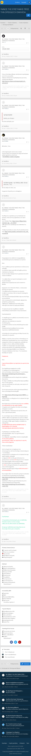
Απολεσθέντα (6, 573)
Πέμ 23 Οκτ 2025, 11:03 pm (13, 728)
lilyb (3, 720)
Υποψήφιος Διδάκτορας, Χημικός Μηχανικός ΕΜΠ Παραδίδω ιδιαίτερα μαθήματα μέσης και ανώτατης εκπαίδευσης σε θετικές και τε (17, 709)
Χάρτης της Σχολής (8, 566)
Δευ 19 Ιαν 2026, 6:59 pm (10, 720)
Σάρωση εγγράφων (8, 613)
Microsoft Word (7, 615)
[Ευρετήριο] (1, 2)
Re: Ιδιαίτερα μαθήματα (12, 707)
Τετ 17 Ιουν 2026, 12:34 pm (11, 695)
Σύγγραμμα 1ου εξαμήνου (13, 732)
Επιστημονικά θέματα (8, 24)
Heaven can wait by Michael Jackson (15, 725)
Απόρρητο (22, 743)
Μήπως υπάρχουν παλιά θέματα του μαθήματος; (17, 717)
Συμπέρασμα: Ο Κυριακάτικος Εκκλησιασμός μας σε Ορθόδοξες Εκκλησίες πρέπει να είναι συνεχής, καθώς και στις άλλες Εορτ (17, 676)
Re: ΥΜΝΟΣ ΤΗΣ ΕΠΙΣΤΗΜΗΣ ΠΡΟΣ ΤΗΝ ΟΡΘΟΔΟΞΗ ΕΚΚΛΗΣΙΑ (13, 39)
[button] (1, 28)
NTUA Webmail (7, 598)
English (5, 636)
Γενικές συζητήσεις (12, 22)
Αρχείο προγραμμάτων (9, 568)
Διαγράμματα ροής (8, 620)
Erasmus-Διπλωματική (9, 582)
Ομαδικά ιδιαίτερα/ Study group (14, 699)
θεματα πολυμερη (10, 692)
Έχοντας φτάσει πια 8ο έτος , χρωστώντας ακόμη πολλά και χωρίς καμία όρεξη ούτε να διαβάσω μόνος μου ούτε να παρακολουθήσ (17, 701)
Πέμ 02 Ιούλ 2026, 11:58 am (11, 687)
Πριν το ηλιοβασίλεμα (10, 654)
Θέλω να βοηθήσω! (8, 634)
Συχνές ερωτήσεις (8, 633)
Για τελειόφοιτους (8, 580)
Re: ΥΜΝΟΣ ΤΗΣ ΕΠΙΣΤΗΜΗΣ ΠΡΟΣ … (15, 674)
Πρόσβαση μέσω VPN (8, 611)
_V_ (5, 42)
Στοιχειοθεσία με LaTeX (9, 616)
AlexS (3, 711)
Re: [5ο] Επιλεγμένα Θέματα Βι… (14, 715)
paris (3, 687)
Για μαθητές (6, 577)
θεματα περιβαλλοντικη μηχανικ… (15, 682)
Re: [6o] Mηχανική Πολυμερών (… (14, 691)
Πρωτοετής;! (6, 554)
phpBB (10, 751)
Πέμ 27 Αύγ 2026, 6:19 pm (13, 678)
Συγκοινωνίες (6, 575)
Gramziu (20, 753)
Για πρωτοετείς (7, 579)
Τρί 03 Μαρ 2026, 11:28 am (11, 711)
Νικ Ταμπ (4, 728)
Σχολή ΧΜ (6, 593)
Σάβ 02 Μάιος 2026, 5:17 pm (11, 703)
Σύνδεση (17, 2)
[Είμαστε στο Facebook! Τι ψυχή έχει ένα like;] (11, 642)
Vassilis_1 (6, 69)
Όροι (28, 743)
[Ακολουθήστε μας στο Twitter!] (15, 642)
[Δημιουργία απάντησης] (28, 15)
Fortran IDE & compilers (9, 618)
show (8, 49)
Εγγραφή (24, 2)
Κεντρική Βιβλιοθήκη (8, 597)
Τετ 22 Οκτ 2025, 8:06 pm (13, 736)
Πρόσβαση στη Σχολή (8, 555)
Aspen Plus (6, 622)
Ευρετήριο (3, 22)
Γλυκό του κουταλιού (8, 552)
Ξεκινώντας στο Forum (9, 631)
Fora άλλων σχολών (8, 602)
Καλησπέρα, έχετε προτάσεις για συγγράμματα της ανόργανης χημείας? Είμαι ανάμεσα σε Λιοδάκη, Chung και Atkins (17, 734)
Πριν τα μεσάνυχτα (10, 657)
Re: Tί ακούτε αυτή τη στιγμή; (13, 724)
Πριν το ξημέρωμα (9, 652)
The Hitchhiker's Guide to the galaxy (11, 156)
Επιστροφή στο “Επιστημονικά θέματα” (11, 668)
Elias (3, 703)
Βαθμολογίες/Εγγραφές (9, 570)
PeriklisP (6, 141)
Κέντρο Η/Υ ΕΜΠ (7, 572)
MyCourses (6, 600)
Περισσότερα (7, 584)
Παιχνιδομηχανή (7, 557)
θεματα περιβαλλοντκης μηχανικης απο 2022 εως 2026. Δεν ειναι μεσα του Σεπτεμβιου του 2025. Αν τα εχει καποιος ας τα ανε (17, 684)
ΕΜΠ (4, 595)
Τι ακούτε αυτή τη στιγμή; (9, 550)
